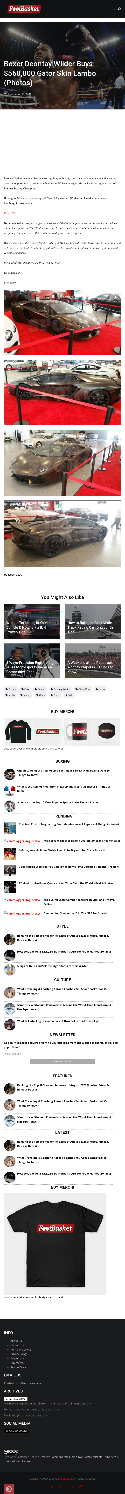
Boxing (12, 689)
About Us (16, 1341)
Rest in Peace (18, 1367)
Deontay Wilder (62, 689)
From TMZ (10, 213)
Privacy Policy (18, 1354)
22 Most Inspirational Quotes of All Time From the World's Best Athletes (66, 883)
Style (70, 695)
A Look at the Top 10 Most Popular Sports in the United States (57, 802)
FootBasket (65, 1478)
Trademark (17, 1358)
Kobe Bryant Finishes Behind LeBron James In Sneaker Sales (81, 840)
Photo (56, 695)
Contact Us (17, 1345)
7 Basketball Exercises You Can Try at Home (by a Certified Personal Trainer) (69, 867)
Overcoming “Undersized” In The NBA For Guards (75, 913)
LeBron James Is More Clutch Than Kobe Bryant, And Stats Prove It (62, 850)
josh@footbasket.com (29, 1383)
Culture (41, 689)
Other (42, 695)
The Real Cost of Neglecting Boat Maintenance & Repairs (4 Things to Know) (69, 824)
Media (11, 695)
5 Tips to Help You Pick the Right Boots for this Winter (52, 966)
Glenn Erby (84, 689)
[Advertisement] (62, 133)
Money (27, 695)
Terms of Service (20, 1349)
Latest (102, 689)
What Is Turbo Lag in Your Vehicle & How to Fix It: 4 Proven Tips (58, 1021)
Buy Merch (17, 1363)
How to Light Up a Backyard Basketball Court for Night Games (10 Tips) (64, 951)
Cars (26, 689)
